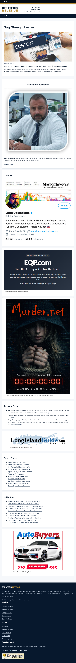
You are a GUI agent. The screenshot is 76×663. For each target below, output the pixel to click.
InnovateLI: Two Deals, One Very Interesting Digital (25, 506)
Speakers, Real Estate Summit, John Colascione (24, 518)
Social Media (6, 616)
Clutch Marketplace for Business (19, 469)
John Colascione (17, 424)
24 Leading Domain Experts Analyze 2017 (22, 520)
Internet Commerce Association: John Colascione (25, 508)
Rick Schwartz (12, 417)
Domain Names (7, 606)
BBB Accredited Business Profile (19, 467)
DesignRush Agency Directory (18, 464)
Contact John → (9, 164)
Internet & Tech (7, 610)
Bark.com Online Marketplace (18, 476)
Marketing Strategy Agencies (18, 483)
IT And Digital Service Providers (19, 486)
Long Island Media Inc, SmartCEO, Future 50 (23, 513)
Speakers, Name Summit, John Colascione (22, 515)
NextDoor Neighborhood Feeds (19, 481)
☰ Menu (4, 1)
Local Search (6, 633)
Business (5, 626)
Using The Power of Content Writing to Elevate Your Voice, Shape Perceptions (35, 66)
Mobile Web (6, 636)
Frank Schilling (44, 412)
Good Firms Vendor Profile (17, 462)
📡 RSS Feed (13, 650)
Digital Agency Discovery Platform (20, 472)
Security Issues (7, 619)
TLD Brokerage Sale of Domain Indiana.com (23, 523)
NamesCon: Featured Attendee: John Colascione (25, 511)
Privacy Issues (7, 639)
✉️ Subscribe (23, 650)
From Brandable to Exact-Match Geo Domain (23, 504)
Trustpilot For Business (16, 474)
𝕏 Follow (5, 650)
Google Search (7, 613)
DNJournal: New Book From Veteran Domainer (24, 501)
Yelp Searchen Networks (16, 479)
